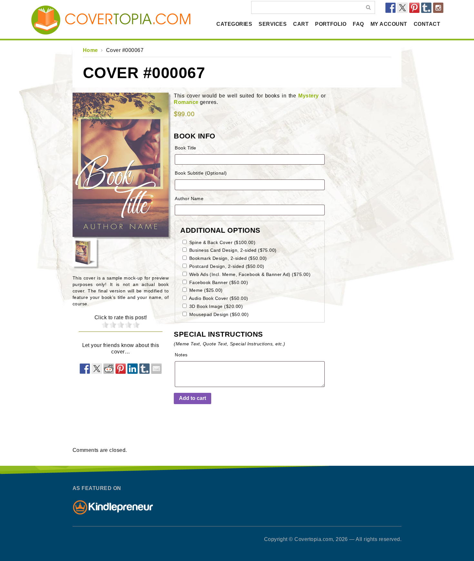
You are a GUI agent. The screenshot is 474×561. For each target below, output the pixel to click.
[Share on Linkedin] (132, 368)
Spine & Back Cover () (221, 242)
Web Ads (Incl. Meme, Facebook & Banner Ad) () (249, 274)
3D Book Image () (215, 306)
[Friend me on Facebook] (390, 8)
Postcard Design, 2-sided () (226, 266)
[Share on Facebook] (85, 368)
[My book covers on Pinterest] (414, 8)
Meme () (205, 290)
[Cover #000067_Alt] (121, 165)
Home (90, 50)
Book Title (185, 147)
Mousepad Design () (218, 314)
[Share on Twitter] (97, 368)
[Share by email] (156, 368)
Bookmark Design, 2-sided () (227, 258)
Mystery (308, 95)
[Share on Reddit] (109, 368)
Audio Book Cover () (218, 298)
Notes (181, 354)
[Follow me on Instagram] (438, 8)
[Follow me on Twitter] (402, 8)
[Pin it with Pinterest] (120, 368)
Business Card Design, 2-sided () (232, 250)
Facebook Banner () (218, 282)
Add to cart (192, 398)
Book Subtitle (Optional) (201, 173)
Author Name (189, 198)
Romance (186, 102)
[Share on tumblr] (144, 368)
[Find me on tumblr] (426, 8)
